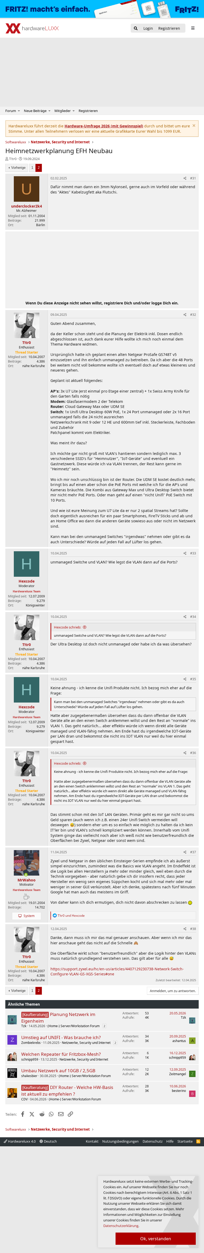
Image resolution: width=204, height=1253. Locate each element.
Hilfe (169, 1141)
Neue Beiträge (35, 110)
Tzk (23, 1026)
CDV (24, 1099)
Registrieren (88, 110)
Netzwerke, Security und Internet (86, 1042)
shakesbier (29, 1076)
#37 (193, 852)
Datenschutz (153, 1141)
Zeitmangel (177, 1074)
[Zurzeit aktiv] (26, 874)
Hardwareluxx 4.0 (21, 1141)
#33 (193, 553)
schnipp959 (29, 1059)
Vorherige (18, 168)
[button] (19, 111)
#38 (193, 929)
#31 (193, 178)
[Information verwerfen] (193, 126)
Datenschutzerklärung (120, 1225)
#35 (193, 679)
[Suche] (136, 28)
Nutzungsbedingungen (120, 1141)
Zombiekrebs (31, 1042)
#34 (193, 616)
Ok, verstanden (155, 1239)
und (71, 915)
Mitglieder (62, 110)
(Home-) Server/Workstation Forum (74, 1026)
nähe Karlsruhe (33, 366)
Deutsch (50, 1141)
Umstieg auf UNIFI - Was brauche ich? (61, 1037)
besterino (179, 1090)
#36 (193, 753)
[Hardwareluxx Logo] (32, 28)
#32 (193, 314)
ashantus (179, 1041)
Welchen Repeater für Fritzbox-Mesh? (61, 1054)
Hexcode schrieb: (67, 627)
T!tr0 (12, 158)
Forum (10, 110)
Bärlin (40, 225)
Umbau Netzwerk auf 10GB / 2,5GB (58, 1070)
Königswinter (35, 605)
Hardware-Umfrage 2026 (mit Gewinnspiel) (104, 125)
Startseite (185, 1141)
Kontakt (92, 1141)
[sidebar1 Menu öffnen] (192, 28)
